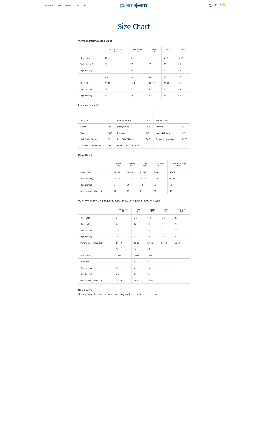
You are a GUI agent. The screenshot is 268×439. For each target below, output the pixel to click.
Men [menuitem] (59, 5)
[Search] (210, 5)
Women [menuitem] (48, 5)
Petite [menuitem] (68, 5)
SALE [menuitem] (85, 5)
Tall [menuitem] (77, 5)
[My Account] (216, 5)
